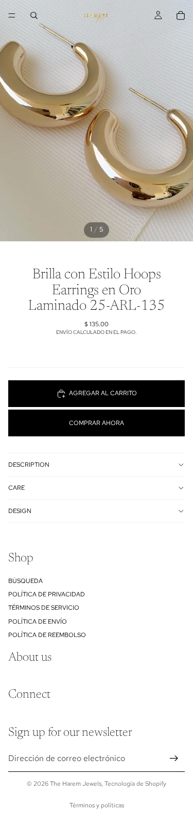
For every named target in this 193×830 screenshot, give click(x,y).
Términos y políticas (96, 805)
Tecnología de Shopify (135, 784)
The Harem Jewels (75, 784)
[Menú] (12, 15)
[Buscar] (34, 15)
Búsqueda (25, 581)
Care (16, 488)
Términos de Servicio (43, 608)
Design (19, 511)
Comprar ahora (96, 423)
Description (28, 465)
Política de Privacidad (46, 594)
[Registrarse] (174, 759)
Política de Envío (37, 621)
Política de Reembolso (47, 635)
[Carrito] (180, 15)
